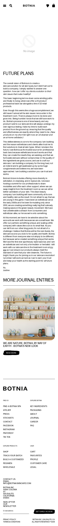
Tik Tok (6, 437)
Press (6, 414)
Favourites (36, 455)
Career (34, 421)
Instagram (9, 429)
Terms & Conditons (11, 522)
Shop (5, 451)
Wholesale (9, 467)
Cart (33, 451)
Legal (33, 467)
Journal (34, 418)
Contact (7, 421)
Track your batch (12, 455)
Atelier (7, 410)
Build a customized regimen (13, 461)
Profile (34, 459)
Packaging (35, 410)
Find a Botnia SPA (12, 406)
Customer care (38, 463)
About (33, 414)
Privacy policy (9, 519)
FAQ (32, 425)
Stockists (8, 418)
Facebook (8, 425)
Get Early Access (44, 512)
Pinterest (8, 433)
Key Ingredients (38, 406)
